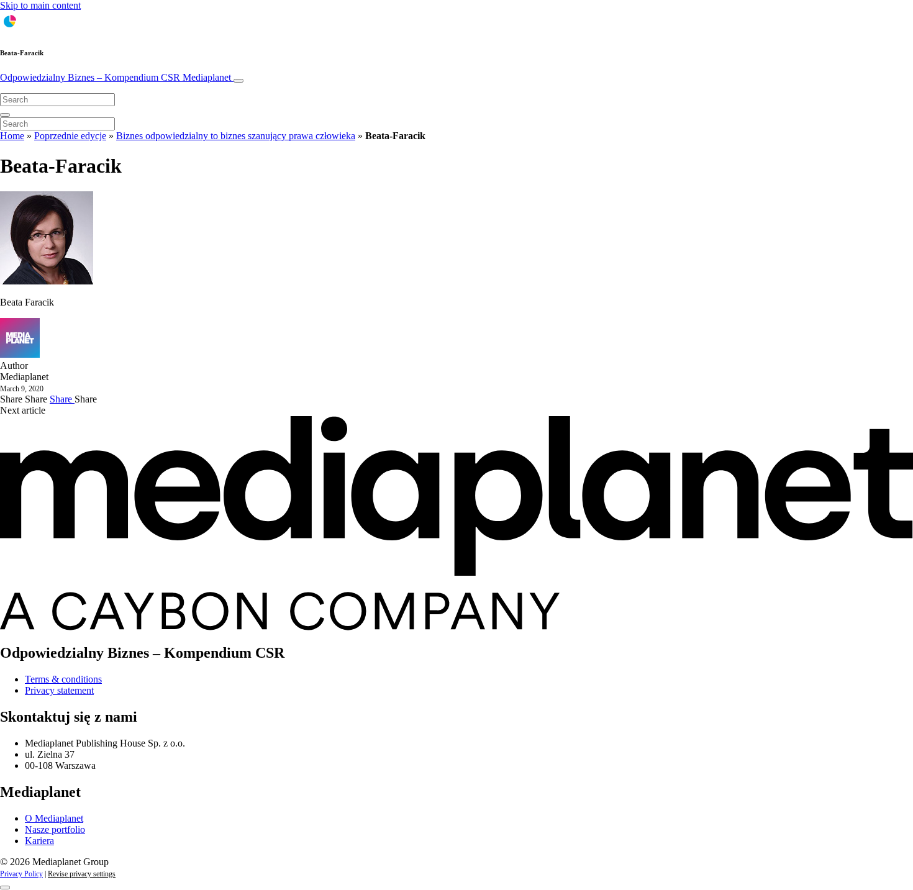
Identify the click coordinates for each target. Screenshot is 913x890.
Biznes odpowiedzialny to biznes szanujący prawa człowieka (235, 135)
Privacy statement (59, 690)
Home (12, 135)
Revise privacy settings (82, 874)
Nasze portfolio (55, 829)
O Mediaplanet (54, 818)
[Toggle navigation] (238, 81)
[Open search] (5, 115)
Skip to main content (40, 5)
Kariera (39, 840)
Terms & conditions (63, 679)
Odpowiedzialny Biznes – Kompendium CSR (115, 77)
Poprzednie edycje (70, 135)
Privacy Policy (21, 874)
